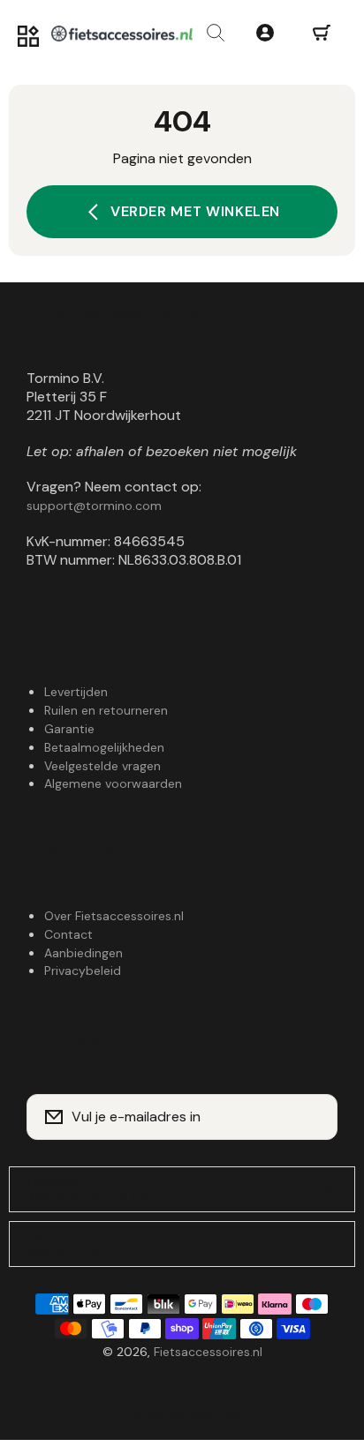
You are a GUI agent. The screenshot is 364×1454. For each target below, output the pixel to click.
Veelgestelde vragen (102, 766)
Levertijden (76, 692)
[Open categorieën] (28, 37)
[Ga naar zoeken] (215, 33)
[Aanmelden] (312, 1117)
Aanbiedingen (83, 953)
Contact (68, 934)
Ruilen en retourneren (106, 710)
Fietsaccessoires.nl (208, 1352)
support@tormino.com (94, 505)
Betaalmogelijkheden (104, 747)
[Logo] (122, 33)
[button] (321, 33)
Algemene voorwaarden (113, 783)
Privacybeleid (82, 970)
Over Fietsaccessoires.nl (114, 916)
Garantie (69, 729)
